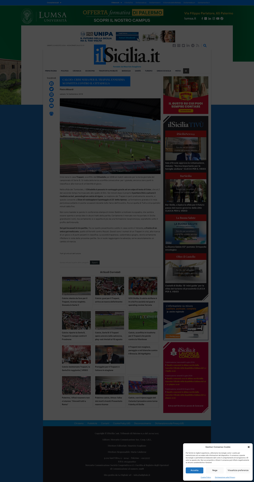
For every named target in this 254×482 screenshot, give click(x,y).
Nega (214, 470)
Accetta (194, 470)
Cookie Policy (206, 477)
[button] (248, 447)
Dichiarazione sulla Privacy (225, 477)
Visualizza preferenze (238, 470)
